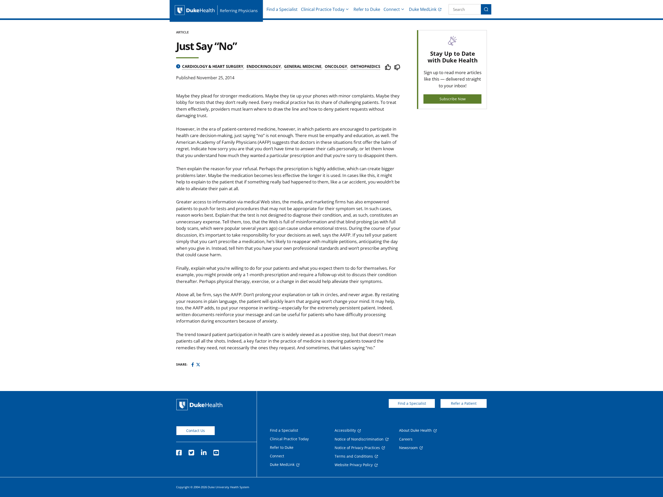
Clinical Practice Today (322, 9)
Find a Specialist (282, 9)
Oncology (336, 66)
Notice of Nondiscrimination (359, 439)
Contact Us (195, 430)
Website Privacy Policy (354, 464)
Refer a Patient (464, 403)
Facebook (179, 451)
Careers (406, 439)
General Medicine (302, 66)
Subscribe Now (452, 98)
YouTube (216, 451)
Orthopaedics (365, 66)
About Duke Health (415, 430)
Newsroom (408, 447)
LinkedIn (203, 451)
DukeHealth (199, 404)
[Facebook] (192, 364)
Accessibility (345, 430)
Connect (392, 9)
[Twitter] (198, 364)
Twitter (191, 451)
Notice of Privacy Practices (357, 447)
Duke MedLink (422, 9)
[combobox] (465, 9)
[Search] (486, 9)
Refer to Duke (367, 9)
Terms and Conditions (354, 456)
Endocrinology (264, 66)
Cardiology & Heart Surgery (212, 66)
